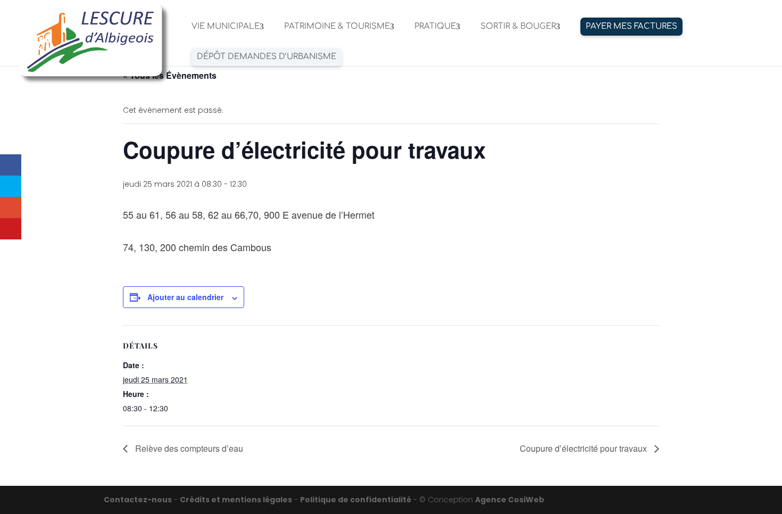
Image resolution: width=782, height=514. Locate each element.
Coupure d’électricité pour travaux (584, 448)
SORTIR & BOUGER (518, 27)
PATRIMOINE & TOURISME (337, 27)
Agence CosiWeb (509, 499)
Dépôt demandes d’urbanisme (266, 56)
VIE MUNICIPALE (226, 27)
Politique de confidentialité (355, 499)
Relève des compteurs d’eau (188, 448)
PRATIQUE (435, 27)
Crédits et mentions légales (236, 499)
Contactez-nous (138, 499)
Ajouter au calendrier (185, 297)
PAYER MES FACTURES (631, 26)
